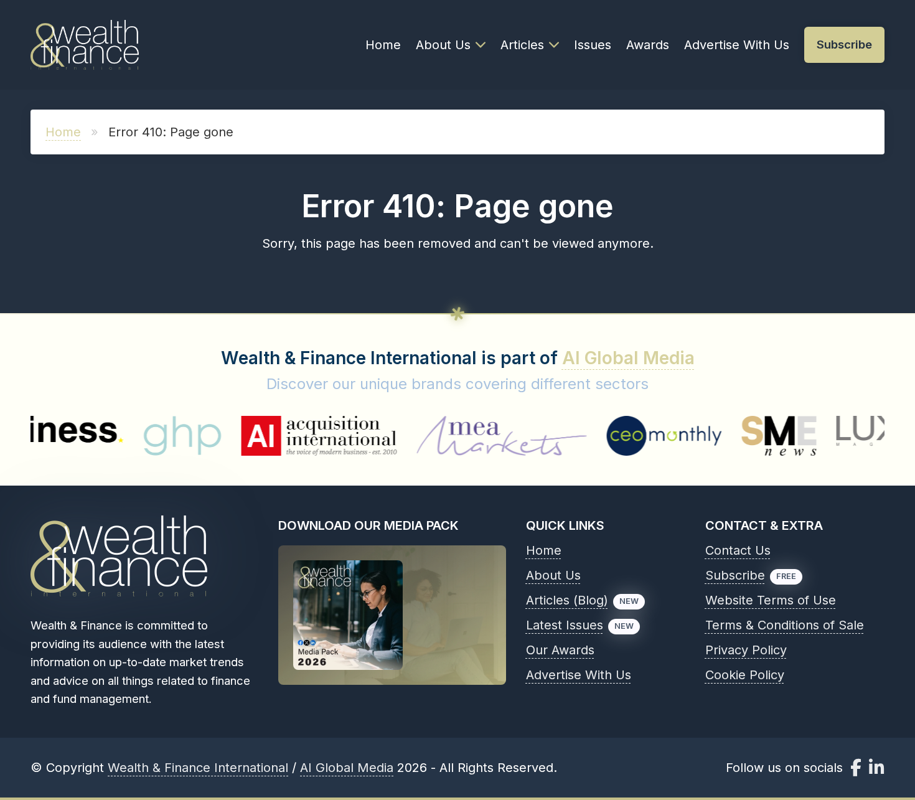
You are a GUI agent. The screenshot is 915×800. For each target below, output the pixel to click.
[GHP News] (158, 436)
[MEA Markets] (478, 436)
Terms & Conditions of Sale (784, 625)
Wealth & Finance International (198, 767)
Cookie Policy (744, 674)
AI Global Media (628, 358)
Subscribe (735, 575)
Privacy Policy (746, 649)
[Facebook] (855, 767)
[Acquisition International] (295, 436)
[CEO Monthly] (640, 436)
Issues (592, 44)
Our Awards (560, 649)
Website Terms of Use (770, 600)
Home (383, 44)
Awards (647, 44)
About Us (443, 44)
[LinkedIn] (876, 767)
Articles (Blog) (567, 600)
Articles (522, 44)
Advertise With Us (736, 44)
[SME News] (755, 436)
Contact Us (738, 550)
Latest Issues (564, 625)
